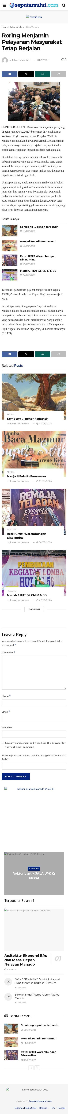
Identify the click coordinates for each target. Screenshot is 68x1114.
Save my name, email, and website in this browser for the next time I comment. (35, 744)
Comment (9, 652)
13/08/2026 (28, 231)
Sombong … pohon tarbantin (39, 226)
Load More (34, 609)
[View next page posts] (37, 1067)
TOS (52, 1108)
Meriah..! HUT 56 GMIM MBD (38, 270)
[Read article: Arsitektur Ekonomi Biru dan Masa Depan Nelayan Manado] (34, 930)
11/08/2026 (28, 245)
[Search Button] (63, 5)
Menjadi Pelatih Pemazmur (38, 241)
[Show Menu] (4, 5)
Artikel (10, 414)
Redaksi (43, 1108)
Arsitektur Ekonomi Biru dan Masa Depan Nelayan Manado (25, 960)
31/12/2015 (43, 60)
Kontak (61, 1108)
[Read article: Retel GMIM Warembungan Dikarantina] (9, 260)
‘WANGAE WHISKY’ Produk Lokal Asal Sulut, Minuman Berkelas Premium (37, 981)
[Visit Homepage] (33, 5)
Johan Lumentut (21, 60)
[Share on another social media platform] (58, 74)
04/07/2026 (28, 264)
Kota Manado (32, 27)
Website (7, 727)
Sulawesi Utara (17, 27)
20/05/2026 (35, 885)
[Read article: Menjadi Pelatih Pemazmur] (9, 245)
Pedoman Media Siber (25, 1108)
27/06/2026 (28, 275)
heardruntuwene (19, 423)
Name (6, 696)
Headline (11, 529)
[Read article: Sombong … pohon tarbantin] (9, 230)
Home (5, 27)
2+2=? (5, 759)
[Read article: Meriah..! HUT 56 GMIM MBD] (9, 275)
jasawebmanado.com (40, 1101)
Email (6, 711)
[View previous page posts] (31, 1067)
